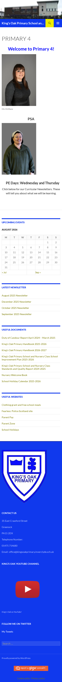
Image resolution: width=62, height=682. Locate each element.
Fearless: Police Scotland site (17, 411)
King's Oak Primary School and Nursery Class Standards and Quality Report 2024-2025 (26, 367)
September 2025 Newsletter (17, 314)
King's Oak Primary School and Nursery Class (23, 23)
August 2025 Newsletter (15, 295)
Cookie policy (23, 678)
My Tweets (7, 631)
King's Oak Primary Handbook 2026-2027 (24, 350)
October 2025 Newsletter (15, 307)
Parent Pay (7, 417)
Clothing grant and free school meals (21, 404)
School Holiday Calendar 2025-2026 (21, 381)
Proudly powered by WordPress (16, 658)
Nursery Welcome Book (14, 375)
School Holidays (10, 429)
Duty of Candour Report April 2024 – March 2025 (28, 337)
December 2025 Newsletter (16, 301)
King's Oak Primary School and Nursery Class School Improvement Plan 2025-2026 (30, 358)
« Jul (4, 272)
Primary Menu (58, 23)
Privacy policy (38, 678)
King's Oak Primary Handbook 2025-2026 (24, 343)
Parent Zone (8, 423)
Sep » (38, 272)
